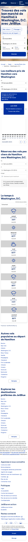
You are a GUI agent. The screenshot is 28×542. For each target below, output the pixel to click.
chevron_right (26, 109)
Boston (3, 343)
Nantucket (4, 372)
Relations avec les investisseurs (11, 474)
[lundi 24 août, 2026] (8, 134)
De (3, 37)
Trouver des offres (13, 111)
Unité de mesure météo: (21, 202)
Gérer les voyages (21, 3)
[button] (17, 29)
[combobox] (14, 83)
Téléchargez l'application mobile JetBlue (13, 519)
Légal (2, 488)
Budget (3, 173)
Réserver (14, 3)
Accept (14, 533)
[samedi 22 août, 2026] (3, 134)
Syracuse (3, 369)
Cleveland (4, 360)
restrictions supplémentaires (10, 454)
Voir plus (14, 381)
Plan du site (4, 479)
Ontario (3, 367)
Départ (4, 47)
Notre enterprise (5, 467)
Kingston (3, 377)
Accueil (3, 64)
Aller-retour (6, 29)
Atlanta (3, 348)
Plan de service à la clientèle (9, 498)
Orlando (3, 365)
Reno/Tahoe (4, 353)
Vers (2, 86)
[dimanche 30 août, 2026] (22, 134)
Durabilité (3, 509)
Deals (9, 64)
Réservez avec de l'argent (10, 33)
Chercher (14, 54)
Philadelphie (4, 357)
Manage (14, 538)
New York (3, 346)
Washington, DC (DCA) (9, 43)
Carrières (4, 477)
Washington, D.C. (6, 350)
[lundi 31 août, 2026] (25, 134)
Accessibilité (5, 491)
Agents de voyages (6, 472)
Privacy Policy (15, 529)
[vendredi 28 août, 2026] (17, 134)
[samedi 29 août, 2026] (20, 134)
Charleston (4, 374)
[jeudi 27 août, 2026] (15, 134)
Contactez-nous (6, 481)
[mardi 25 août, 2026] (10, 134)
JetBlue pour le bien (7, 507)
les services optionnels (18, 452)
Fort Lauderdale (5, 362)
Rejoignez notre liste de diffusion (12, 516)
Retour (16, 47)
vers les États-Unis (19, 64)
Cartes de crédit (5, 465)
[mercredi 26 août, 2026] (13, 134)
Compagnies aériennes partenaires (11, 469)
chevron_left (2, 109)
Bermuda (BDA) (7, 38)
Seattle (3, 355)
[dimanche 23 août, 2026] (5, 134)
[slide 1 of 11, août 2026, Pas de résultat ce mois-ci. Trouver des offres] (14, 109)
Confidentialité (5, 500)
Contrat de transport (7, 493)
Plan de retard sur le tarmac (9, 495)
